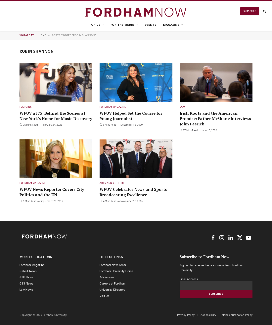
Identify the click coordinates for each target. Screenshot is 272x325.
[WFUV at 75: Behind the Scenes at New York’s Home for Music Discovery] (56, 82)
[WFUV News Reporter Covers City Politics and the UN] (56, 158)
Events (150, 25)
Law (182, 106)
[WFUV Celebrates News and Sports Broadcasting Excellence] (136, 158)
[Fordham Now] (136, 11)
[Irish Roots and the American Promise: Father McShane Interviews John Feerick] (216, 82)
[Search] (264, 11)
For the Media (122, 25)
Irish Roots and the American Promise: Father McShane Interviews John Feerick (215, 118)
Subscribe (250, 11)
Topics (94, 25)
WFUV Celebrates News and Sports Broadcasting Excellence (133, 192)
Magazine (171, 25)
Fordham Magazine (113, 106)
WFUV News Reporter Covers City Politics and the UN (52, 192)
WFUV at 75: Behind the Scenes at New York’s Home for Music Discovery (56, 115)
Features (26, 106)
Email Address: (189, 279)
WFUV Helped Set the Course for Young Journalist (131, 115)
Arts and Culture (112, 183)
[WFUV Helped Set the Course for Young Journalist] (136, 82)
